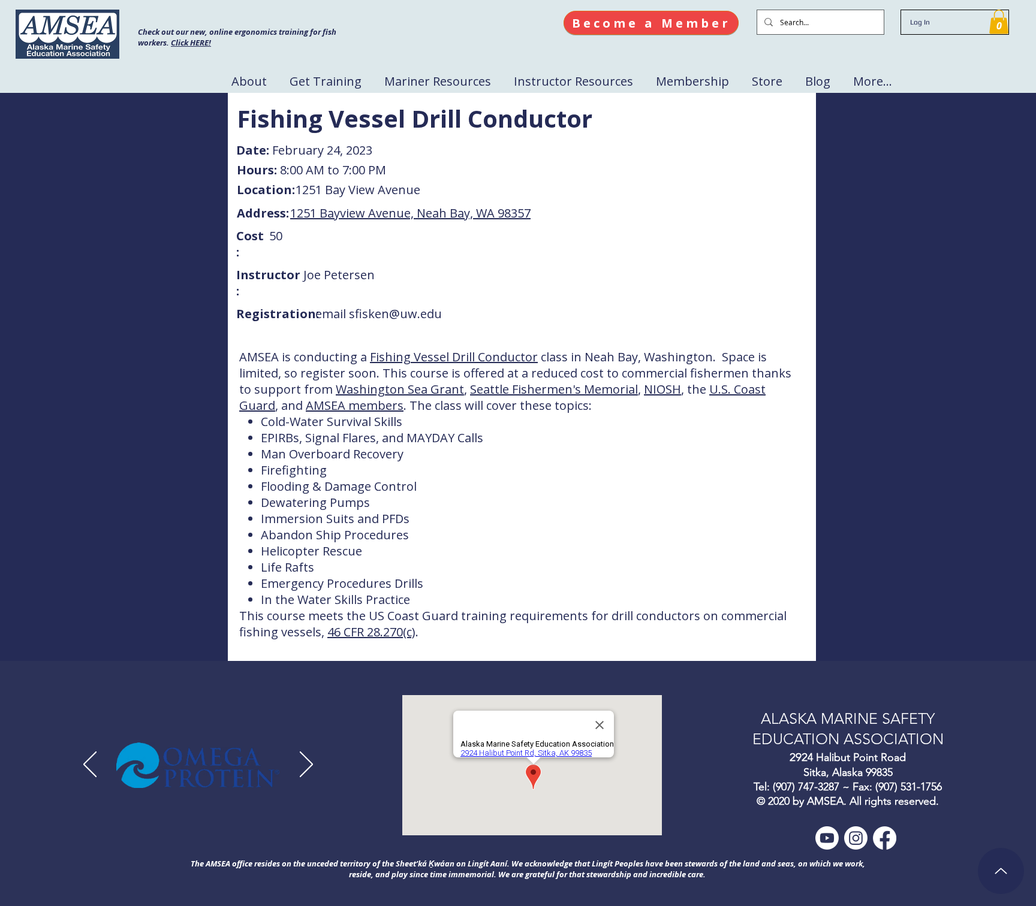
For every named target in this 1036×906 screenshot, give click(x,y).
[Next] (306, 765)
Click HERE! (191, 42)
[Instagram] (856, 838)
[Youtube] (827, 838)
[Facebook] (884, 838)
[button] (999, 22)
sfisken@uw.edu (395, 314)
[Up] (1001, 871)
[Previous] (90, 765)
